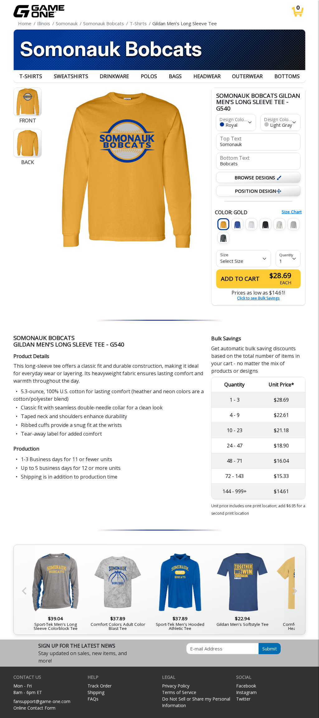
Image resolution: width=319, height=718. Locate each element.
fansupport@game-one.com (41, 701)
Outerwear (247, 76)
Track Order (100, 686)
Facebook (246, 686)
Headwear (207, 76)
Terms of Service (179, 692)
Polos (149, 76)
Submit (269, 648)
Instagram (246, 692)
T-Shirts (30, 76)
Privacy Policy (175, 686)
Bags (175, 76)
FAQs (93, 699)
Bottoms (287, 76)
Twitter (243, 699)
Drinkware (114, 76)
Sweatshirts (71, 76)
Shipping (96, 692)
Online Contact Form (34, 708)
